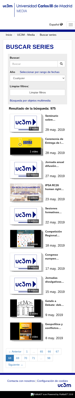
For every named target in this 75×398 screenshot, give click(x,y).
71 (33, 358)
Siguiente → (15, 364)
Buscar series (48, 34)
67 (57, 351)
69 (17, 358)
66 (49, 351)
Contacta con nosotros (21, 380)
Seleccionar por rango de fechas (39, 72)
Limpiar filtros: (19, 86)
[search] (61, 64)
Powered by (60, 394)
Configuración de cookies (52, 380)
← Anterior (14, 351)
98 (48, 358)
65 (41, 351)
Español (54, 24)
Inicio (9, 34)
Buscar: (15, 57)
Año (12, 72)
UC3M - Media (26, 34)
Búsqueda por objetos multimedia (30, 100)
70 (25, 358)
